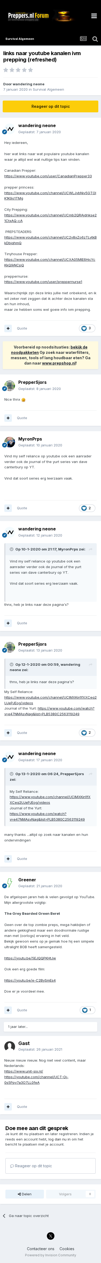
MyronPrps (30, 439)
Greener (27, 879)
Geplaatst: (39, 132)
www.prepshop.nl (59, 363)
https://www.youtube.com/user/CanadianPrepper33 (48, 176)
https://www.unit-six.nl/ (23, 1071)
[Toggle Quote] (12, 549)
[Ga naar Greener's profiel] (9, 883)
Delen (26, 1194)
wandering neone (28, 84)
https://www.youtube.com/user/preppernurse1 (43, 282)
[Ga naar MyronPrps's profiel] (9, 442)
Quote (22, 328)
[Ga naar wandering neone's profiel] (9, 129)
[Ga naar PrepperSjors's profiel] (9, 385)
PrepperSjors (32, 382)
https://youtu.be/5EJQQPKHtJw (30, 958)
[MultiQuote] (8, 328)
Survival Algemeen (48, 89)
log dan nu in (59, 1139)
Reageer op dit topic (51, 106)
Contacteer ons (40, 1248)
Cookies (67, 1248)
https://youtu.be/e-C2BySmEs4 (30, 980)
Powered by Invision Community (50, 1255)
